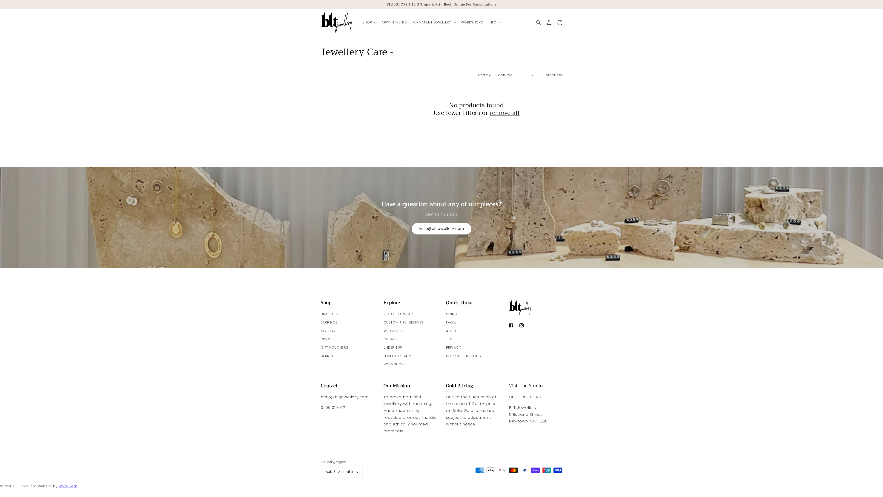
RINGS (326, 339)
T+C (449, 339)
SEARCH (328, 356)
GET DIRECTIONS (525, 397)
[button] (369, 22)
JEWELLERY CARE (398, 356)
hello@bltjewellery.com (441, 228)
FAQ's (451, 322)
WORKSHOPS (395, 364)
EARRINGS (329, 322)
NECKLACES (331, 331)
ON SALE (391, 339)
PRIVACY (453, 347)
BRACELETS (330, 314)
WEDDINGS (393, 331)
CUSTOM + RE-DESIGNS (404, 322)
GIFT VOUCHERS (334, 347)
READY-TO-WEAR (398, 314)
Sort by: (484, 75)
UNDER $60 (393, 347)
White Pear (68, 486)
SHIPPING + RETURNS (463, 356)
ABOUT (452, 331)
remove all (504, 113)
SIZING (451, 314)
